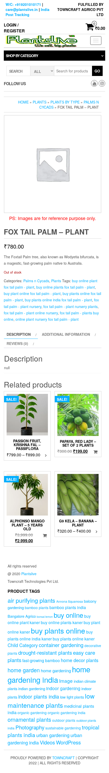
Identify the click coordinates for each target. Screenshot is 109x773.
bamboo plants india (67, 607)
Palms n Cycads (36, 280)
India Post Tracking (27, 12)
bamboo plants (36, 607)
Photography (29, 727)
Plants (39, 102)
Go (97, 70)
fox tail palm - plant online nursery (31, 312)
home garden (24, 670)
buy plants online (58, 630)
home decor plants (79, 660)
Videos (47, 742)
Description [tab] (19, 334)
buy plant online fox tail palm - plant (32, 293)
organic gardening (32, 712)
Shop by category (22, 55)
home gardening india (49, 674)
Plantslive (29, 573)
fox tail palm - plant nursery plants (70, 306)
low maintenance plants (51, 700)
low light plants (72, 697)
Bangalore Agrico (22, 616)
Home (23, 102)
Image (66, 680)
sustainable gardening (63, 727)
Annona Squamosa (69, 601)
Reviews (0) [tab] (17, 343)
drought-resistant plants (45, 652)
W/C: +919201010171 (23, 4)
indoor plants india (38, 696)
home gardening (56, 670)
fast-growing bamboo (41, 660)
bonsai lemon (45, 617)
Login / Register (14, 28)
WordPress (68, 742)
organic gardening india (66, 712)
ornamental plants (29, 719)
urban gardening (52, 735)
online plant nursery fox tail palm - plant (47, 319)
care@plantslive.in (22, 9)
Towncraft (63, 757)
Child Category (23, 645)
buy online (68, 615)
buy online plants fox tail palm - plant (65, 287)
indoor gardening (63, 688)
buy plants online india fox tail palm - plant (58, 299)
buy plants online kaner (74, 638)
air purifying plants (31, 600)
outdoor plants (63, 720)
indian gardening (31, 688)
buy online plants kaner (62, 622)
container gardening (61, 645)
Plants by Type (65, 102)
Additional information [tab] (66, 334)
